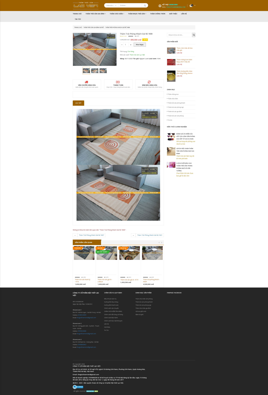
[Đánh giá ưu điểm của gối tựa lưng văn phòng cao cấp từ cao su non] (171, 137)
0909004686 (82, 331)
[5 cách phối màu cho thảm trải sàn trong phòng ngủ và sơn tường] (171, 164)
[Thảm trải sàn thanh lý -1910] (84, 253)
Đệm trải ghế (139, 314)
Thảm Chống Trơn (157, 14)
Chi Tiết (78, 103)
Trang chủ (77, 14)
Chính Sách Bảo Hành (111, 318)
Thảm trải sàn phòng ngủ (176, 107)
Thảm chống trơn (173, 94)
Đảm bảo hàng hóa (149, 85)
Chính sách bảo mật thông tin (113, 321)
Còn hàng (131, 51)
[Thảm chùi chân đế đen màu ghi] (171, 50)
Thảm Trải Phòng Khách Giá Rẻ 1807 (91, 235)
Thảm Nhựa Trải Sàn (136, 14)
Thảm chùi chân (116, 14)
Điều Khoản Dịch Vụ (110, 299)
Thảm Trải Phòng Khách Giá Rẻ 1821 (149, 235)
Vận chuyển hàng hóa (87, 85)
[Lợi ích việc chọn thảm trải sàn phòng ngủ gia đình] (171, 151)
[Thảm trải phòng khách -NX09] (152, 253)
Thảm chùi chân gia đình (143, 308)
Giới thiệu (173, 14)
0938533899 (173, 5)
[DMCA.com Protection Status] (92, 391)
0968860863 (82, 345)
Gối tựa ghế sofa (141, 311)
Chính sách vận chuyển (111, 308)
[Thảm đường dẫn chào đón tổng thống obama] (171, 76)
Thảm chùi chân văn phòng (144, 299)
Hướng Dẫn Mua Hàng (111, 302)
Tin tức (170, 120)
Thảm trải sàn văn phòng (176, 116)
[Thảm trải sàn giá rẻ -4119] (129, 253)
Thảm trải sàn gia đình (95, 14)
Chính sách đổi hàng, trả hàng (113, 314)
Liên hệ (184, 14)
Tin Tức (78, 19)
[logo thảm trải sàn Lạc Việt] (86, 6)
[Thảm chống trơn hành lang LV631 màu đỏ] (171, 62)
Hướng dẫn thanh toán (111, 305)
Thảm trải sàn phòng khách (176, 103)
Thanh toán (118, 85)
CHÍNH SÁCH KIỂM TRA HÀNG (113, 311)
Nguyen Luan (123, 36)
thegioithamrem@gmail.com (175, 7)
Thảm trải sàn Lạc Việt (137, 55)
